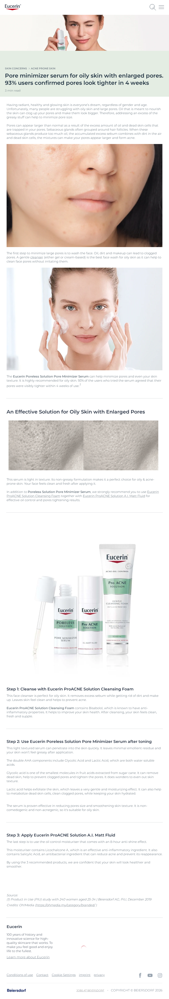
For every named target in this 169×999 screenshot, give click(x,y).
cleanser (36, 257)
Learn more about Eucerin (28, 957)
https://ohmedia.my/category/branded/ (65, 905)
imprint (84, 975)
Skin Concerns (16, 68)
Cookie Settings (64, 975)
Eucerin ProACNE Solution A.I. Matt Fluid (114, 496)
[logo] (13, 7)
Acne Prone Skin (43, 68)
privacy (99, 975)
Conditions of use (20, 975)
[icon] (140, 975)
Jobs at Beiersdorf (90, 990)
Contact (42, 975)
